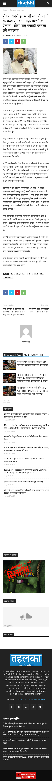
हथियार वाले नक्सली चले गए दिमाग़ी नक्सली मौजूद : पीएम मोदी (23, 482)
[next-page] (8, 401)
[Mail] (18, 707)
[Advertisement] (23, 527)
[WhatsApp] (23, 41)
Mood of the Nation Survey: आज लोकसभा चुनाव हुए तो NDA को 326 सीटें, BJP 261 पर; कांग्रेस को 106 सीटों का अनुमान (26, 426)
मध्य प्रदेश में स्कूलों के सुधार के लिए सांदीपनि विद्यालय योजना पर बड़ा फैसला (26, 437)
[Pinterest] (17, 41)
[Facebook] (5, 41)
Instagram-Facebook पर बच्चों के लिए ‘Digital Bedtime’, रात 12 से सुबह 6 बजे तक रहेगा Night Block (25, 471)
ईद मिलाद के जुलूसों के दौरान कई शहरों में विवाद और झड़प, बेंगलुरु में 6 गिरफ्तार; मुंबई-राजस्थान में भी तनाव (26, 415)
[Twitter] (11, 41)
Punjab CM (7, 277)
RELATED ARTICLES (12, 355)
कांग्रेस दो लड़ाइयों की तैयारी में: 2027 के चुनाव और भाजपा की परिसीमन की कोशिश (24, 460)
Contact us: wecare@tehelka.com (31, 699)
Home (5, 10)
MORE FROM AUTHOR (33, 355)
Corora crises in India (17, 10)
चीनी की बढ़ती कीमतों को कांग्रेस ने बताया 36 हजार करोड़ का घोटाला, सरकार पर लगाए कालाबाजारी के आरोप (32, 377)
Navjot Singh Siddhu (36, 274)
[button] (4, 3)
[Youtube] (40, 707)
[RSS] (26, 707)
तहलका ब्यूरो (8, 35)
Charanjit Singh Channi (18, 274)
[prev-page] (4, 401)
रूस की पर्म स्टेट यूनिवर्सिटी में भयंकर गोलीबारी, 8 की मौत (39, 310)
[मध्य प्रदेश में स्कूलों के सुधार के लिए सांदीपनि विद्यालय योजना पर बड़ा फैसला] (9, 365)
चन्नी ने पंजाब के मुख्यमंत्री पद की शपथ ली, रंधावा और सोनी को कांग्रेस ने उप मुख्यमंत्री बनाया (14, 312)
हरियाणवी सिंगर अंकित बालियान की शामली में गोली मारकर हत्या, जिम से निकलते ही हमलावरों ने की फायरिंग (26, 491)
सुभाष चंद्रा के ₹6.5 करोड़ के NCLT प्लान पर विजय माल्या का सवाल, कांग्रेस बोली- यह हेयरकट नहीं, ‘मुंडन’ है (32, 390)
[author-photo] (26, 338)
